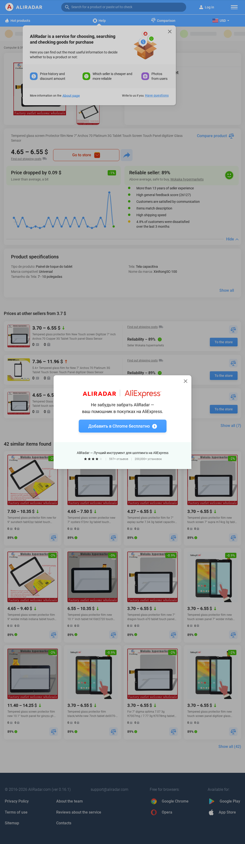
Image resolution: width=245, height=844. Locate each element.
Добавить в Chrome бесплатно (119, 425)
